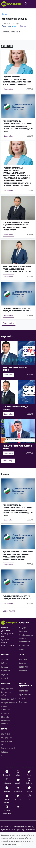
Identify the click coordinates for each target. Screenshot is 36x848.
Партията (5, 683)
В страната (24, 702)
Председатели (7, 688)
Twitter (16, 26)
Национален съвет (8, 699)
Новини (4, 663)
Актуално (5, 654)
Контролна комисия (9, 703)
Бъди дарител (6, 737)
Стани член (5, 734)
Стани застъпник (8, 748)
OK (19, 845)
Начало (4, 14)
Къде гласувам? (25, 642)
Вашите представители (25, 684)
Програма (23, 631)
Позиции (5, 474)
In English (4, 678)
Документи (23, 671)
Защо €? (4, 659)
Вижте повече (8, 89)
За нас (21, 654)
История (22, 663)
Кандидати (23, 627)
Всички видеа (8, 461)
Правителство (25, 694)
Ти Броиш (22, 649)
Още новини (7, 45)
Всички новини (8, 323)
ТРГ (2, 756)
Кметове (4, 724)
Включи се (5, 729)
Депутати (5, 713)
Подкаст (4, 674)
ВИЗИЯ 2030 (23, 667)
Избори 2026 (24, 622)
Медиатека (6, 336)
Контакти (23, 659)
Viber (24, 26)
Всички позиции (9, 611)
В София (22, 698)
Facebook (7, 26)
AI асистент (24, 645)
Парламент (23, 691)
